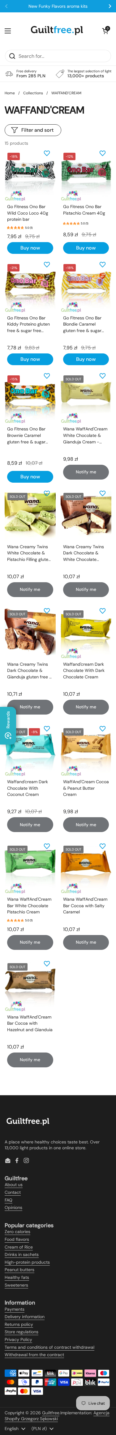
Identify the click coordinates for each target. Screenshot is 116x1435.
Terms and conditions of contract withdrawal (49, 1347)
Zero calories (17, 1231)
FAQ (8, 1200)
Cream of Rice (19, 1247)
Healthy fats (17, 1277)
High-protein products (27, 1262)
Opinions (13, 1207)
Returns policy (19, 1324)
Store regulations (21, 1332)
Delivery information (25, 1316)
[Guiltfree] (56, 30)
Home (10, 93)
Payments (14, 1309)
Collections (33, 93)
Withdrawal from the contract (34, 1354)
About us (14, 1184)
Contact (13, 1192)
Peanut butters (19, 1269)
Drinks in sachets (22, 1254)
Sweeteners (16, 1285)
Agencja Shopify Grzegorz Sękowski (57, 1416)
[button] (105, 31)
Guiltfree (50, 1413)
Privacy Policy (18, 1339)
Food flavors (17, 1239)
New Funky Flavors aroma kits (58, 6)
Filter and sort (37, 130)
